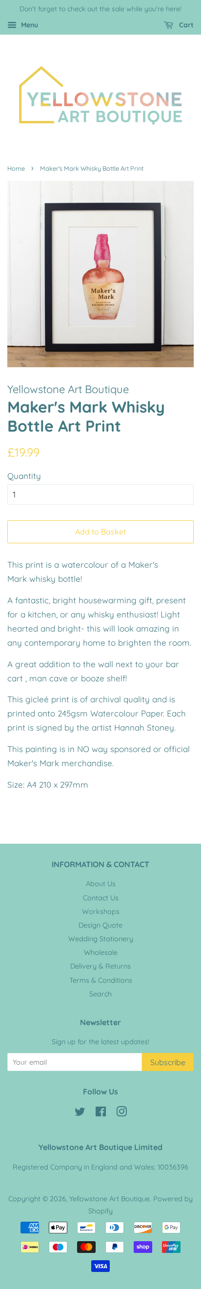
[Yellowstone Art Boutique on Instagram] (121, 1113)
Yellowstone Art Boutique (109, 1198)
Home (16, 168)
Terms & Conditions (100, 980)
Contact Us (101, 897)
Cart (185, 24)
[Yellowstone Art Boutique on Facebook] (100, 1113)
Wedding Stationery (100, 938)
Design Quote (100, 925)
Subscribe (167, 1062)
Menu (28, 24)
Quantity (24, 476)
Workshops (101, 911)
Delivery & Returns (100, 966)
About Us (101, 883)
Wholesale (101, 952)
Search (100, 994)
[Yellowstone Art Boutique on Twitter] (80, 1113)
